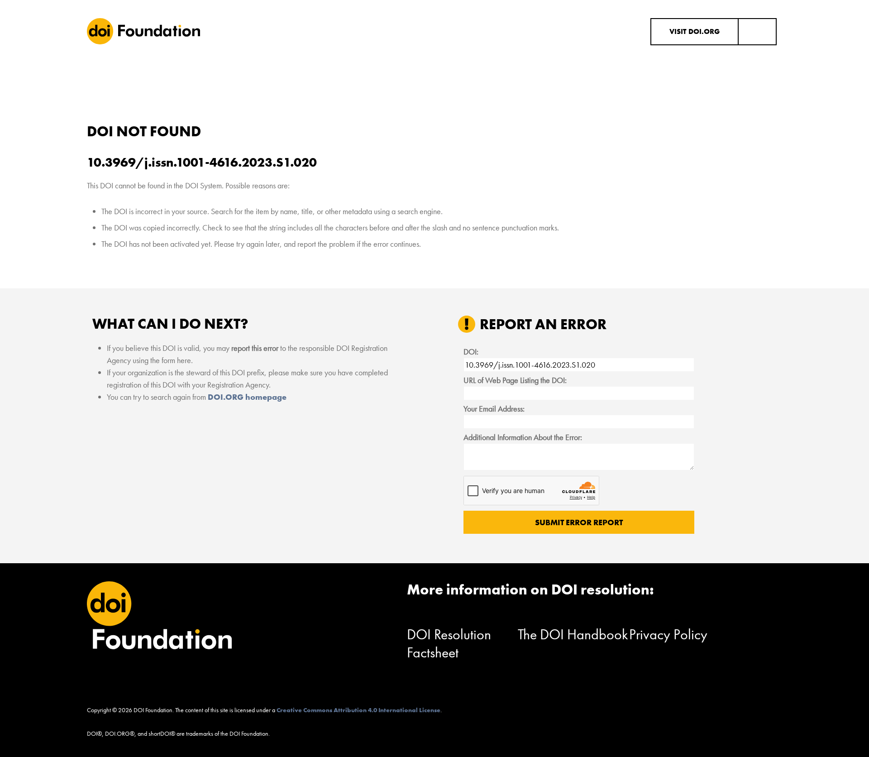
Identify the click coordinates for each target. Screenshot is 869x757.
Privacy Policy (668, 634)
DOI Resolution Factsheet (449, 643)
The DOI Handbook (573, 634)
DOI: (470, 351)
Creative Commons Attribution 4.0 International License (358, 710)
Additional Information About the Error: (522, 437)
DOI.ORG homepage (247, 397)
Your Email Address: (494, 408)
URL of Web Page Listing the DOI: (515, 380)
